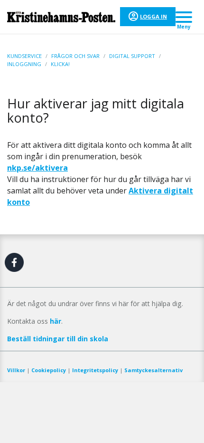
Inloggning (24, 63)
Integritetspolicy (95, 370)
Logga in (153, 16)
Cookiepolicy (48, 370)
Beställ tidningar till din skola (57, 338)
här (55, 321)
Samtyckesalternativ (153, 370)
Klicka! (60, 63)
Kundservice (24, 55)
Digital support (132, 55)
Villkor (16, 370)
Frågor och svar (75, 55)
